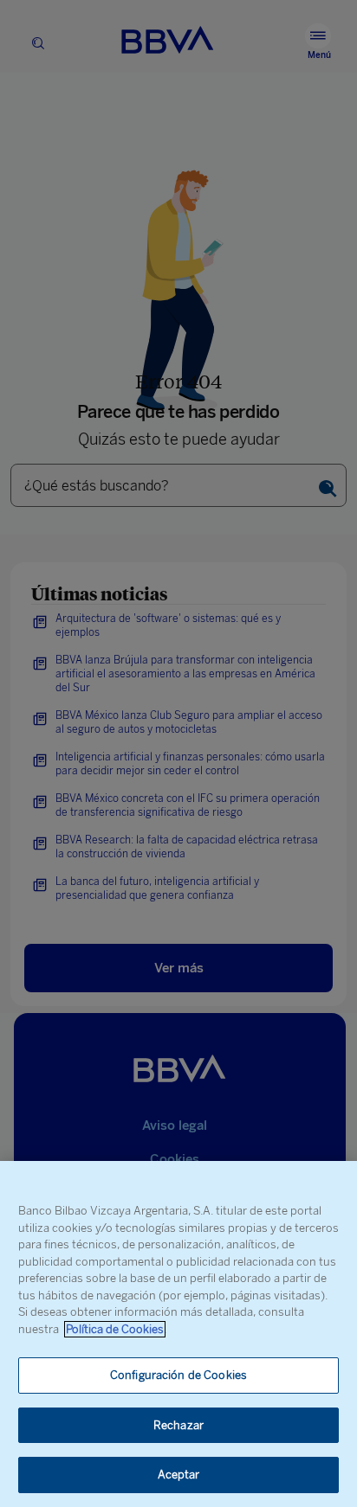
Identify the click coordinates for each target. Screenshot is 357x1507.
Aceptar (179, 1474)
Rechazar (178, 1425)
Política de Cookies (115, 1329)
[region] (178, 1334)
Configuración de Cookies (178, 1375)
